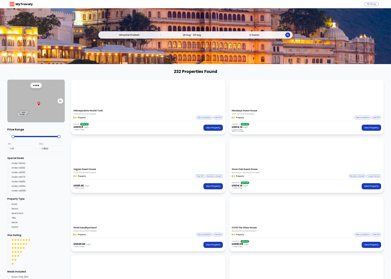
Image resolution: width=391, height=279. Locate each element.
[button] (148, 93)
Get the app (371, 4)
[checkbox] (8, 163)
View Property (213, 127)
